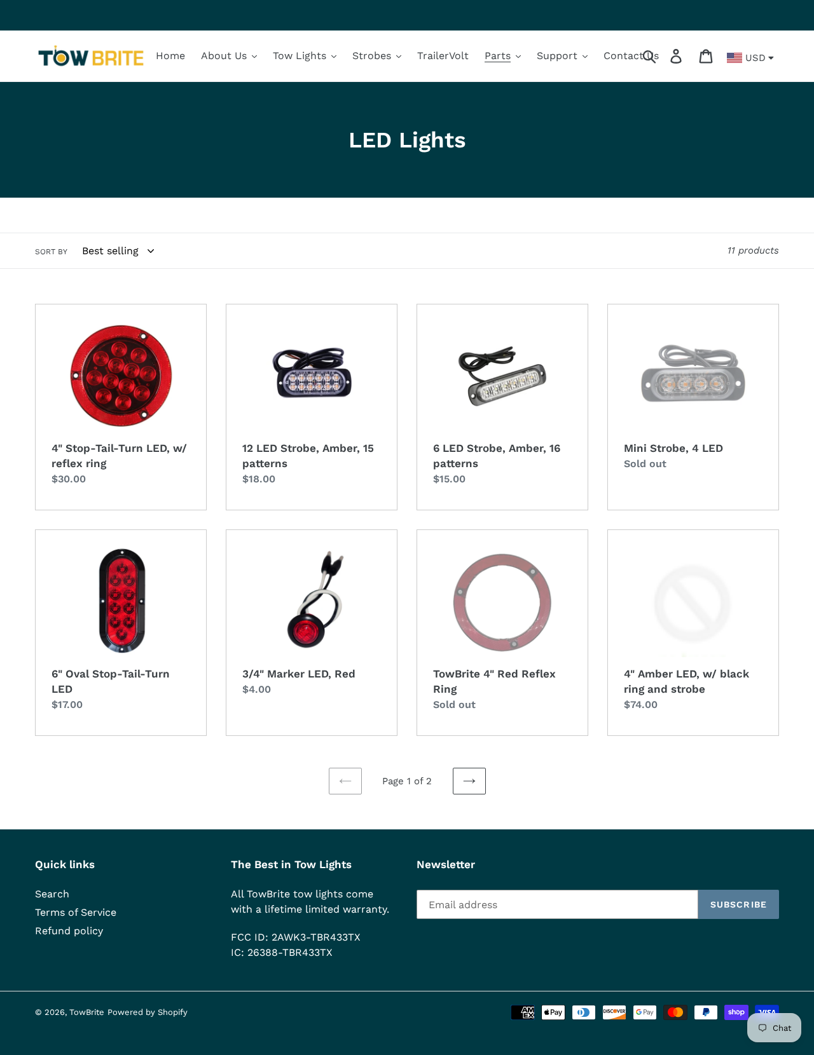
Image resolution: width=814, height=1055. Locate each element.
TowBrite (86, 1012)
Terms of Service (75, 912)
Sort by (51, 251)
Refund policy (69, 931)
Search (52, 894)
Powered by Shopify (147, 1012)
